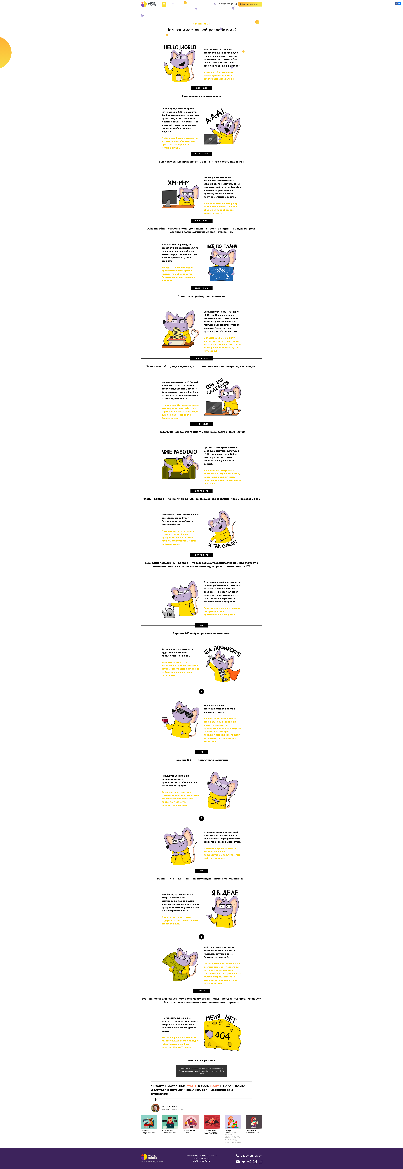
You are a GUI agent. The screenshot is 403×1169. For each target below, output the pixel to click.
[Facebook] (396, 3)
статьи (192, 1086)
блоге (215, 1086)
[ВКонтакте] (399, 3)
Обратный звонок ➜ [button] (250, 4)
